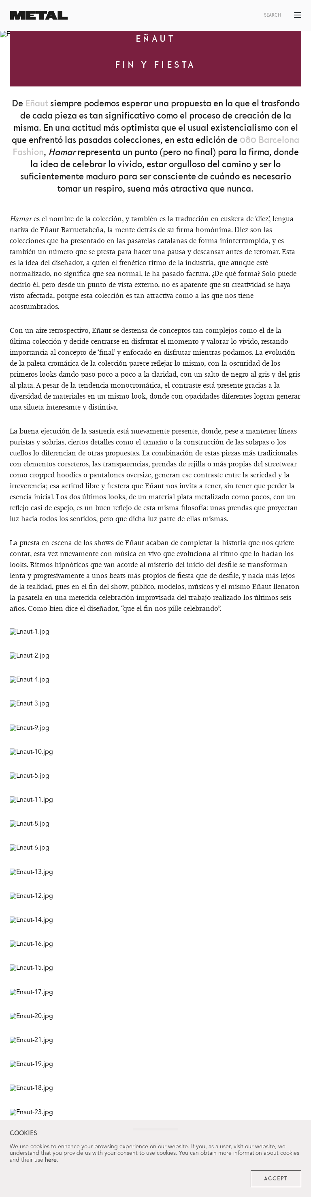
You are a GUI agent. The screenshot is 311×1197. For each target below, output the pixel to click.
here (51, 1160)
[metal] (39, 15)
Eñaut (36, 104)
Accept (276, 1178)
